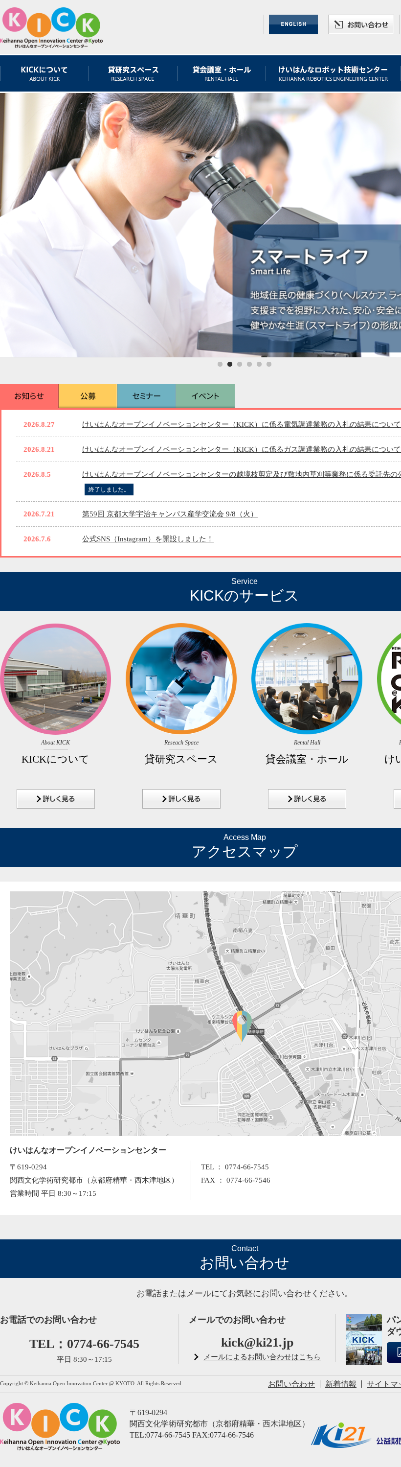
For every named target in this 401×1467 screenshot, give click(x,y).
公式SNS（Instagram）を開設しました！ (148, 539)
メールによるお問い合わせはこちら (262, 1357)
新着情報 (340, 1384)
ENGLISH (293, 24)
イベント (205, 396)
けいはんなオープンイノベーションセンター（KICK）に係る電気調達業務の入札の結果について (241, 424)
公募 (88, 396)
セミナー (146, 396)
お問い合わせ (361, 24)
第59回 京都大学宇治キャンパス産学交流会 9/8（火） (170, 514)
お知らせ (29, 396)
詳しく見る (56, 799)
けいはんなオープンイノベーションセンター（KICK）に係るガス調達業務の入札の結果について (241, 449)
